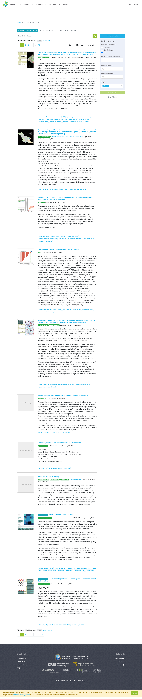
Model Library (25, 4)
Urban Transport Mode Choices (60, 515)
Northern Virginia (55, 121)
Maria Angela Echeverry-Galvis (60, 136)
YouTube (118, 659)
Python (55, 312)
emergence (62, 238)
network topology (87, 309)
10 (39, 45)
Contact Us (21, 662)
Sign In (137, 4)
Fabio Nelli (41, 202)
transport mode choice (46, 568)
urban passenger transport (82, 568)
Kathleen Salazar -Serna (44, 518)
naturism (67, 468)
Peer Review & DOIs (73, 30)
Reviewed (107, 47)
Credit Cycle (89, 117)
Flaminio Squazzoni (43, 479)
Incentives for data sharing (48, 476)
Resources (39, 4)
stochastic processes (45, 241)
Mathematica (43, 468)
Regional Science (84, 119)
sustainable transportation (47, 570)
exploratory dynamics (75, 238)
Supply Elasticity (56, 117)
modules (82, 625)
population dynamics (55, 468)
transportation (79, 570)
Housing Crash (59, 119)
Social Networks (60, 568)
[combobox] (112, 60)
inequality (76, 309)
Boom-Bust (49, 119)
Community (53, 4)
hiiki (39, 252)
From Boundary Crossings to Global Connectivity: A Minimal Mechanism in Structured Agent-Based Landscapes (66, 198)
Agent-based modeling (58, 236)
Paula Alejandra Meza (44, 136)
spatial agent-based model (75, 117)
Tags (103, 82)
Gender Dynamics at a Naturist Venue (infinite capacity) (59, 443)
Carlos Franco (67, 518)
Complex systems (44, 236)
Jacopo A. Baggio (42, 325)
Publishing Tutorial (47, 30)
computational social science (79, 121)
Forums (65, 4)
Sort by (71, 45)
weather (74, 625)
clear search (48, 40)
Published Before (107, 73)
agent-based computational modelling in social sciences (56, 384)
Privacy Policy (22, 665)
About (12, 4)
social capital (57, 309)
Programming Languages (111, 56)
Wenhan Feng (42, 398)
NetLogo (65, 121)
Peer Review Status (108, 45)
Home (19, 22)
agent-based (64, 189)
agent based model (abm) (78, 189)
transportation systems (65, 570)
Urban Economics (71, 119)
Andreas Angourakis (43, 584)
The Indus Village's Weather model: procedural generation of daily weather (67, 580)
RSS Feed (119, 665)
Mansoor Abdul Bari (43, 57)
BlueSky (121, 662)
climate (51, 625)
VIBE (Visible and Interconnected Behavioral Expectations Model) (63, 395)
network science (73, 236)
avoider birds (54, 189)
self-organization (89, 238)
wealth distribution (45, 312)
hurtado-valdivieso (54, 325)
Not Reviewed (109, 50)
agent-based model (45, 309)
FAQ (18, 668)
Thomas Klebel (65, 479)
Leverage (41, 119)
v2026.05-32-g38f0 (82, 681)
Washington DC (43, 121)
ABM (94, 568)
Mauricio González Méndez (77, 136)
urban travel (90, 570)
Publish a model (112, 36)
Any (105, 52)
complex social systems (83, 384)
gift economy (67, 309)
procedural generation (63, 625)
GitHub (60, 30)
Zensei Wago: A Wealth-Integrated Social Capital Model (59, 249)
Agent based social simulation (48, 387)
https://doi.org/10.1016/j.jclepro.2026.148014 (54, 432)
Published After (107, 65)
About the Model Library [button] (28, 30)
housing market (43, 117)
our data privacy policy (21, 695)
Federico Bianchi (54, 479)
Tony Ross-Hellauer (75, 479)
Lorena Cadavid (57, 518)
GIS (64, 117)
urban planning (43, 189)
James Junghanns (43, 446)
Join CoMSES (21, 659)
